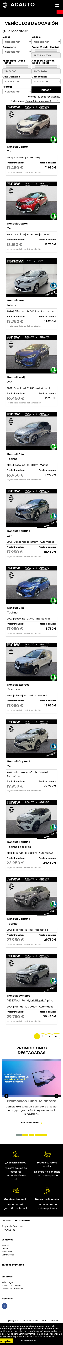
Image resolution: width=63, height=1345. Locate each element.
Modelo (36, 37)
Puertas (7, 87)
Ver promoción (30, 1122)
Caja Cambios (11, 77)
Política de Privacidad (13, 1288)
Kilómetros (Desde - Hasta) (14, 62)
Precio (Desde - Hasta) (45, 47)
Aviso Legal (7, 1282)
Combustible (39, 77)
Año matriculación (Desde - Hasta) (43, 62)
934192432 (10, 1229)
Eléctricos (7, 1251)
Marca (6, 37)
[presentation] (6, 1096)
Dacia (5, 1248)
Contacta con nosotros (16, 1220)
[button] (19, 1135)
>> (55, 1036)
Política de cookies (11, 1285)
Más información (46, 1336)
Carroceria (9, 47)
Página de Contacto (12, 1226)
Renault (6, 1245)
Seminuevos (8, 1254)
